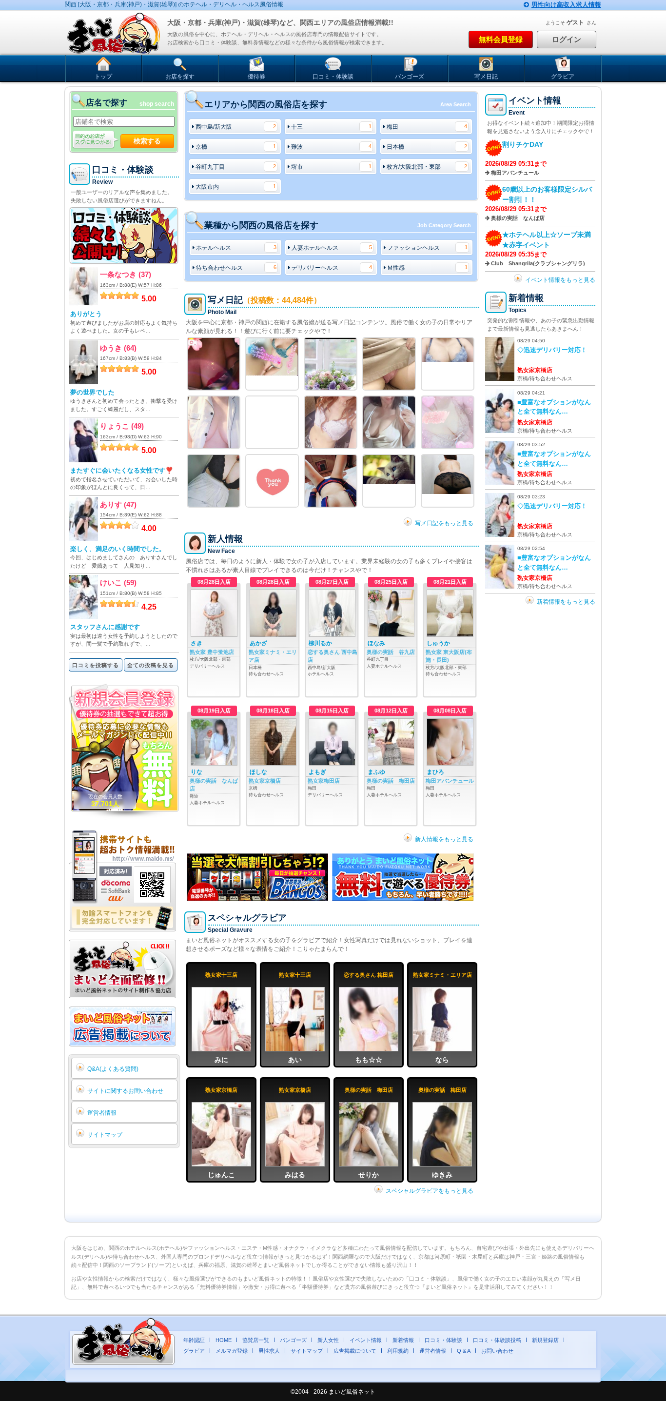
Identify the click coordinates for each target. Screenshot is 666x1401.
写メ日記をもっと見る (444, 523)
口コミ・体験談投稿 (497, 1340)
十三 (331, 126)
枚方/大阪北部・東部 (427, 166)
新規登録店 (545, 1340)
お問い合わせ (497, 1351)
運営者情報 (102, 1112)
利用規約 (398, 1351)
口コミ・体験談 (333, 76)
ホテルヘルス (236, 247)
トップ (103, 76)
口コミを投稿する (95, 665)
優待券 (256, 76)
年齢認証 (194, 1340)
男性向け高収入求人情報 (566, 4)
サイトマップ (104, 1134)
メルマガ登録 (231, 1351)
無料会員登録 (501, 39)
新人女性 (328, 1340)
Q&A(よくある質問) (112, 1069)
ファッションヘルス (427, 247)
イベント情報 (366, 1340)
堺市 (331, 166)
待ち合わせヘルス (236, 267)
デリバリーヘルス (332, 267)
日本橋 (427, 146)
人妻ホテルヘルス (332, 247)
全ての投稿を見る (150, 665)
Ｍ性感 (427, 267)
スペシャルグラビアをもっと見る (429, 1190)
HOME (223, 1340)
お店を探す (180, 76)
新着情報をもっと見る (566, 601)
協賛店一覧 (255, 1340)
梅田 (427, 126)
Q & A (463, 1351)
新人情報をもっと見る (444, 839)
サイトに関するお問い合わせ (125, 1090)
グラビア (562, 76)
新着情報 (403, 1340)
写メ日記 (486, 76)
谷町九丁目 (236, 166)
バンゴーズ (409, 76)
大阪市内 (236, 186)
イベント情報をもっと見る (560, 279)
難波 (331, 146)
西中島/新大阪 (236, 126)
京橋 (236, 146)
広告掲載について (354, 1351)
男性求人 (269, 1351)
